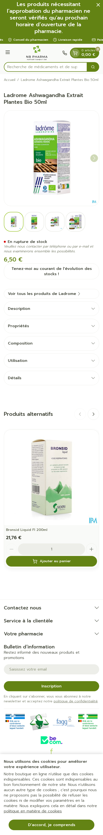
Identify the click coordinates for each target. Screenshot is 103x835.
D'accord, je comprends (51, 825)
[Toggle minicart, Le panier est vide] (75, 53)
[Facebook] (51, 751)
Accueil (9, 80)
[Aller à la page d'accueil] (36, 53)
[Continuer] (94, 158)
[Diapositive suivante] (93, 414)
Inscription (51, 686)
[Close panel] (98, 5)
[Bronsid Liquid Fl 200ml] (51, 477)
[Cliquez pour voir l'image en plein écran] (51, 158)
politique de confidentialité (76, 701)
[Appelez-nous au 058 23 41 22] (64, 53)
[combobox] (45, 67)
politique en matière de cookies (33, 811)
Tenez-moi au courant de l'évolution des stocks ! (51, 271)
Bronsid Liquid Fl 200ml (26, 529)
